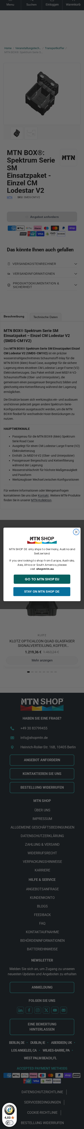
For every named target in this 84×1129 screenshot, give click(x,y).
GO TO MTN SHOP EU (42, 579)
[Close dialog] (76, 532)
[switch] (9, 1122)
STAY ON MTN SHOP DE (42, 591)
